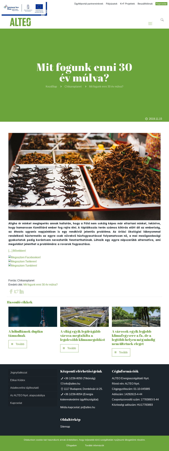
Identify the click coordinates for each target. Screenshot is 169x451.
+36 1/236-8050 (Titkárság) (79, 378)
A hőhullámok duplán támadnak (25, 333)
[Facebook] (11, 291)
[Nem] (165, 443)
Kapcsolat (161, 3)
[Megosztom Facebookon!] (24, 257)
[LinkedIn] (21, 291)
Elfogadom (72, 445)
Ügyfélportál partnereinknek (88, 3)
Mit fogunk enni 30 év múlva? (106, 86)
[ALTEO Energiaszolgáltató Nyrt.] (20, 24)
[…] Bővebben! (17, 250)
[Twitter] (16, 291)
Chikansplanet (73, 86)
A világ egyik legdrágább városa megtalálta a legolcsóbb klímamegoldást (82, 335)
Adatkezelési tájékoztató (24, 387)
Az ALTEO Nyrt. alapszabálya (27, 395)
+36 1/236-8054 (73, 394)
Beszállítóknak (145, 3)
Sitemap (65, 426)
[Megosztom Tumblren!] (22, 265)
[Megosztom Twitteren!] (22, 261)
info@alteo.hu (72, 383)
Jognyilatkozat (18, 372)
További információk (94, 445)
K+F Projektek (127, 3)
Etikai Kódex (17, 380)
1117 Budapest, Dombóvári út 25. (83, 389)
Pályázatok (111, 3)
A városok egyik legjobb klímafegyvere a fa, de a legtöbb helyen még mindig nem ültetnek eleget (133, 337)
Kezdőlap (51, 86)
